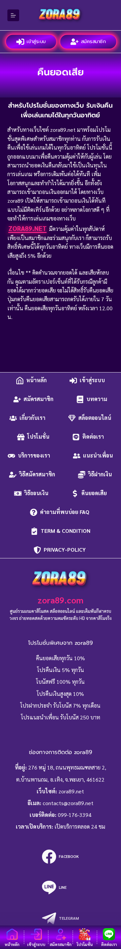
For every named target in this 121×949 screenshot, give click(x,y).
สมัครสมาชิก (93, 41)
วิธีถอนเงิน (36, 493)
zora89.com (60, 599)
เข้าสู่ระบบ (36, 41)
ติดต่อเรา (93, 436)
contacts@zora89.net (68, 802)
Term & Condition (65, 531)
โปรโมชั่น (38, 436)
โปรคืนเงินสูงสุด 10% (60, 693)
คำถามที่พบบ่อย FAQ (65, 512)
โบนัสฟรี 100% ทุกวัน (60, 681)
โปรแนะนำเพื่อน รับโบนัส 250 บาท (60, 717)
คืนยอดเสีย (94, 493)
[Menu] (13, 15)
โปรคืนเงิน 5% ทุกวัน (60, 669)
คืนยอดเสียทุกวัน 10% (60, 658)
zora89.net (27, 228)
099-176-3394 (74, 814)
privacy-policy (65, 549)
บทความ (96, 399)
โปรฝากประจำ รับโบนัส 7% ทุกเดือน (60, 705)
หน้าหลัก (36, 380)
